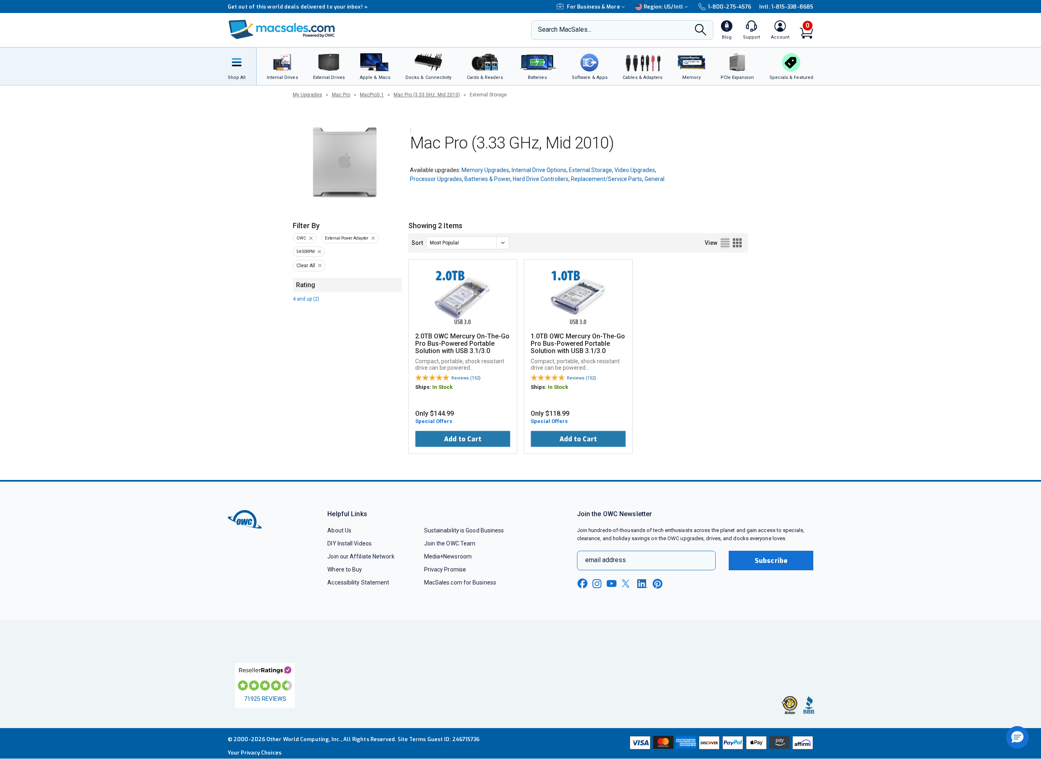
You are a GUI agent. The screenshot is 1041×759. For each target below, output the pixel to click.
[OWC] (282, 30)
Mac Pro (341, 95)
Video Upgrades (634, 170)
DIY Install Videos (349, 543)
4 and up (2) (306, 299)
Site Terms (412, 739)
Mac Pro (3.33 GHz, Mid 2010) (427, 95)
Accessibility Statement (358, 582)
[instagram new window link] (596, 583)
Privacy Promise (445, 569)
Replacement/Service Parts (606, 179)
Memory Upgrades (485, 170)
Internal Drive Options (539, 170)
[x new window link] (627, 583)
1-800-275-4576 (729, 6)
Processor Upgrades (436, 179)
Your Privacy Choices (254, 752)
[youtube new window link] (611, 583)
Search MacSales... (564, 29)
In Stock (442, 387)
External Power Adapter (346, 238)
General (654, 179)
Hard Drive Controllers (540, 179)
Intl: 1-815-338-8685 (786, 6)
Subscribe (771, 560)
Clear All (305, 265)
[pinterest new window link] (657, 584)
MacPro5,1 (372, 95)
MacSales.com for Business (460, 582)
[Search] (701, 30)
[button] (1017, 737)
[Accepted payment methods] (720, 743)
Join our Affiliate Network (360, 556)
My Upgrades (307, 95)
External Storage (590, 170)
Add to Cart (462, 439)
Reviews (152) (466, 378)
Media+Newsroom (448, 556)
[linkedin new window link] (642, 583)
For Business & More (593, 6)
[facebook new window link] (582, 583)
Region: (663, 6)
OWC (301, 238)
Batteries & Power (487, 179)
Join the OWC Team (450, 543)
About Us (339, 530)
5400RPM (305, 251)
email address (605, 560)
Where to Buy (344, 569)
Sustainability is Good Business (464, 530)
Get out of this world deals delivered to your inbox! (298, 6)
